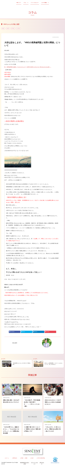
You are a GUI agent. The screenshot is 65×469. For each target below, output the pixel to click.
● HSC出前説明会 (41, 458)
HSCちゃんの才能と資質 (11, 24)
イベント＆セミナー (35, 2)
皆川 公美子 (6, 50)
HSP (8, 28)
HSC (3, 28)
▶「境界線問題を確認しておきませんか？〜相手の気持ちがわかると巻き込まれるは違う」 (27, 67)
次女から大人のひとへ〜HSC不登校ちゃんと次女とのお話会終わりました (53, 402)
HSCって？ (19, 2)
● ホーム (7, 458)
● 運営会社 (14, 458)
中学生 (13, 28)
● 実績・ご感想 (23, 458)
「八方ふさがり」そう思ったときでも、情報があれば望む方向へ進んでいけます (53, 429)
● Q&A (32, 458)
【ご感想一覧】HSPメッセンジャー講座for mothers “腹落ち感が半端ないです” (32, 429)
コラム (25, 2)
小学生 (18, 28)
